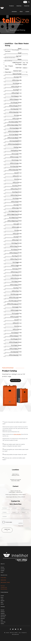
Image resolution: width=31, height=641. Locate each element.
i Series (2, 598)
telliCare (2, 604)
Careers (2, 572)
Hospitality (2, 613)
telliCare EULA (3, 580)
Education (2, 609)
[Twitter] (13, 629)
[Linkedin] (21, 629)
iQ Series (2, 595)
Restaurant (3, 618)
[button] (29, 2)
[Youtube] (15, 629)
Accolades (2, 570)
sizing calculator (17, 434)
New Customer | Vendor (5, 582)
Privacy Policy (3, 577)
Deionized (2, 600)
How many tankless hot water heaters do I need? (15, 454)
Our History (3, 568)
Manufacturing (3, 615)
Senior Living (3, 621)
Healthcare (3, 611)
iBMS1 (2, 602)
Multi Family (3, 616)
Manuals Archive (4, 575)
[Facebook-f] (10, 629)
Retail (2, 620)
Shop (25, 2)
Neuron (2, 597)
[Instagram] (18, 629)
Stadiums (2, 623)
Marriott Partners (4, 589)
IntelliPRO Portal (4, 587)
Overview (2, 567)
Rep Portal (3, 585)
